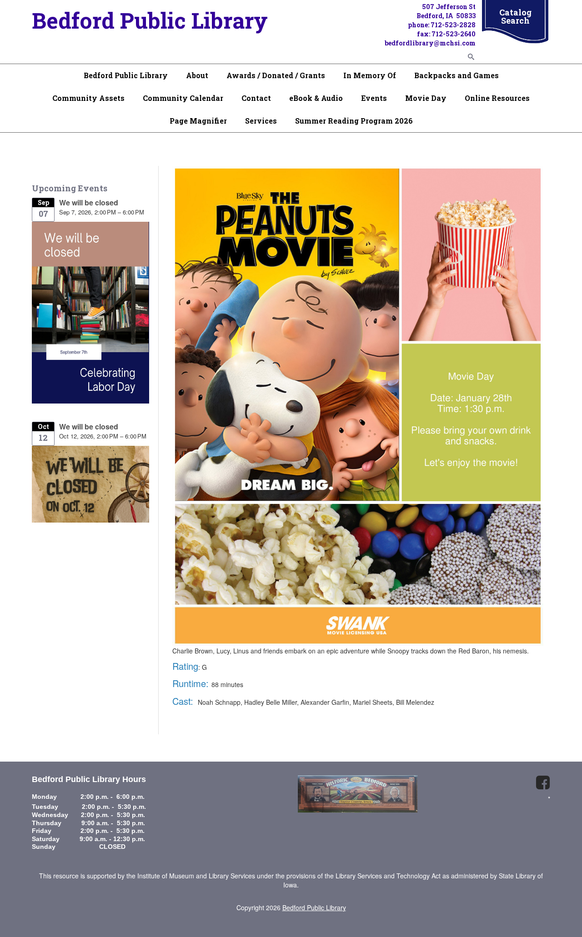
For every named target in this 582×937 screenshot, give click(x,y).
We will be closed (88, 202)
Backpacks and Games (456, 75)
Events (374, 98)
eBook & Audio (316, 98)
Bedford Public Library (126, 75)
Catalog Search (515, 16)
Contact (256, 98)
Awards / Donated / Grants (275, 75)
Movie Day (426, 98)
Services (261, 120)
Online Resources (497, 98)
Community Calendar (183, 98)
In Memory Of (369, 75)
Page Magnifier (198, 120)
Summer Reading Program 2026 (354, 120)
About (197, 75)
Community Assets (88, 98)
